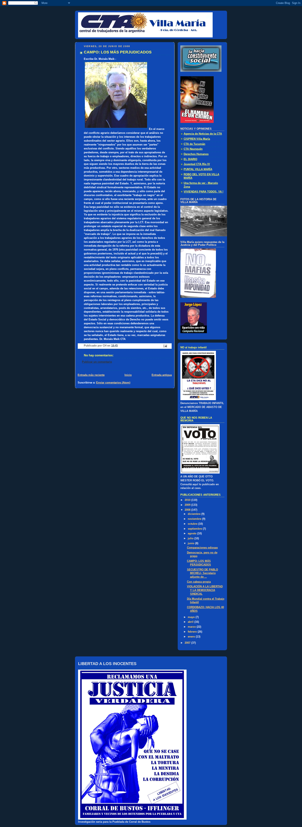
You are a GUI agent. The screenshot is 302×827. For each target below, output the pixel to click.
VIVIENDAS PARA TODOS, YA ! (203, 191)
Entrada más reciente (91, 375)
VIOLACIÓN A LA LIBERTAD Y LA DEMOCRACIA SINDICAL (205, 590)
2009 (188, 505)
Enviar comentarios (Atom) (113, 382)
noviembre (195, 518)
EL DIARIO (190, 159)
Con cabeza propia (199, 581)
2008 (188, 509)
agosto (192, 533)
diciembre (194, 514)
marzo (192, 626)
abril (191, 621)
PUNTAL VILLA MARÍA (198, 169)
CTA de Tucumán (194, 144)
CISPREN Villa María (197, 138)
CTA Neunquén (193, 149)
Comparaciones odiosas (202, 547)
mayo (192, 617)
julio (191, 538)
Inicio (128, 375)
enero (192, 636)
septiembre (195, 528)
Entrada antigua (162, 375)
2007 (188, 642)
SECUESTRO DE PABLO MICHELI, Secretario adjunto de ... (202, 573)
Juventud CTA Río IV (197, 164)
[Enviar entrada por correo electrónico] (165, 345)
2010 (188, 500)
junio (191, 543)
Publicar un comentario (97, 361)
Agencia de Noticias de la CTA (203, 133)
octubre (193, 523)
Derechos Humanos (196, 154)
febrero (193, 631)
